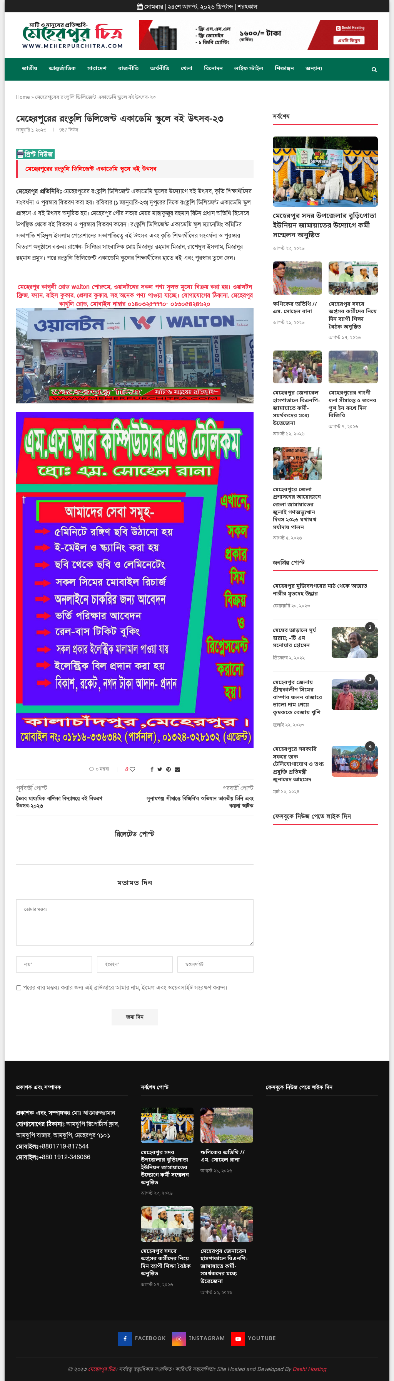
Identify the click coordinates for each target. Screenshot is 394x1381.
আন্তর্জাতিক (62, 69)
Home (23, 97)
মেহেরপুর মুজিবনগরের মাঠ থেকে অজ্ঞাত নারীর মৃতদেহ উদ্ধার (320, 590)
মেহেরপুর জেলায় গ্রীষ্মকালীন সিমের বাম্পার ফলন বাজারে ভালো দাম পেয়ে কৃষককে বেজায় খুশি (297, 698)
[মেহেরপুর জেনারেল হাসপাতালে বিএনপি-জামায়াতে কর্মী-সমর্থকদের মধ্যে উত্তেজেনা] (297, 367)
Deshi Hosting (309, 1369)
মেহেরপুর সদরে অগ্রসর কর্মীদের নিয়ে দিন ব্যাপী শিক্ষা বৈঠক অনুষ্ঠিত (353, 316)
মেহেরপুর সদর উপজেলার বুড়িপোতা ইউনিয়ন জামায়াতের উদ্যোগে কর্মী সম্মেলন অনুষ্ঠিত (324, 225)
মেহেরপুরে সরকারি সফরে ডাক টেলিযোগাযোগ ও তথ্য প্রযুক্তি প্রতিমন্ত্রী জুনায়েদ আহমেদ (298, 764)
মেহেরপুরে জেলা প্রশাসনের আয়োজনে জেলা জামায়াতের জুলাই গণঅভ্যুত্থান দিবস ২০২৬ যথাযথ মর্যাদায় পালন (297, 508)
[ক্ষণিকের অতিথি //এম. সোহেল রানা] (297, 278)
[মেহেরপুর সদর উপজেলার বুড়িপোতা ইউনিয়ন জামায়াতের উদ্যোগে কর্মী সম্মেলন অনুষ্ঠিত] (325, 172)
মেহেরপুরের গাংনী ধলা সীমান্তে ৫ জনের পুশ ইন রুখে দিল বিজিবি (352, 405)
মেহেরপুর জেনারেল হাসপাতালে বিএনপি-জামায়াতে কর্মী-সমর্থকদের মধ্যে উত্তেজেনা (296, 408)
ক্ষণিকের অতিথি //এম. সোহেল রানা (295, 308)
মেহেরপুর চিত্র (101, 1369)
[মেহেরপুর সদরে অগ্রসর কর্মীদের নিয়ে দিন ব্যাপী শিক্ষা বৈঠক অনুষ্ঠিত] (353, 278)
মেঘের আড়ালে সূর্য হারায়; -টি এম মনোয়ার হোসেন (294, 638)
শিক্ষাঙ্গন (284, 69)
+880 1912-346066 (64, 1157)
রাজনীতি (128, 69)
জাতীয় (29, 69)
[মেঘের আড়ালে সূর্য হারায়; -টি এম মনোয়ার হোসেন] (355, 642)
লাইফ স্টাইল (248, 69)
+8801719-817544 (63, 1146)
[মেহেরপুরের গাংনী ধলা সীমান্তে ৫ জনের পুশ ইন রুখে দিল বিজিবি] (353, 367)
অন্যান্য (314, 69)
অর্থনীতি (159, 69)
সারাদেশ (97, 69)
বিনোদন (213, 69)
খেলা (186, 69)
